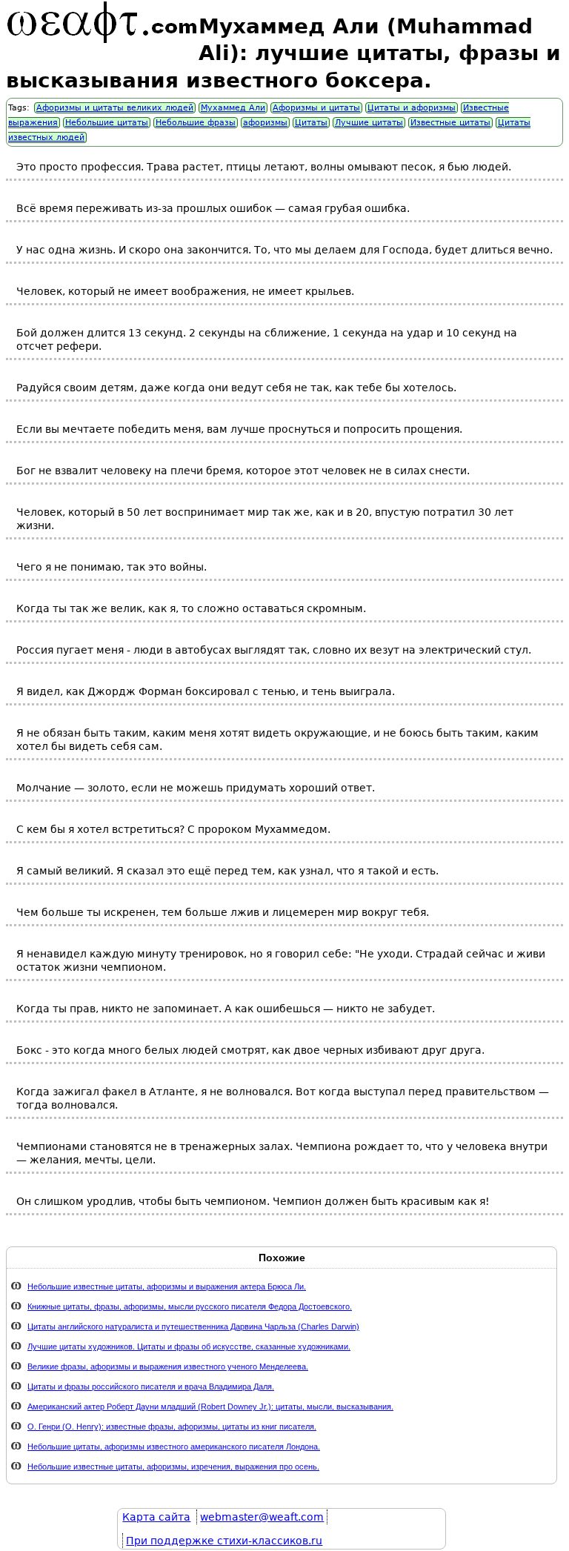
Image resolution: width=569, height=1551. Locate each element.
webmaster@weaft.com (262, 1517)
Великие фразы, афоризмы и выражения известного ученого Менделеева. (167, 1366)
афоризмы (265, 122)
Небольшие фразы (196, 122)
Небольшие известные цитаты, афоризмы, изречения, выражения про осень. (173, 1466)
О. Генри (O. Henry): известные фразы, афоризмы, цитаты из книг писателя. (171, 1426)
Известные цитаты (450, 122)
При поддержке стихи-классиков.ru (224, 1541)
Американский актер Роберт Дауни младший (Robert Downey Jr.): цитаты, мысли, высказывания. (210, 1406)
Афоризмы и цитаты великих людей (114, 108)
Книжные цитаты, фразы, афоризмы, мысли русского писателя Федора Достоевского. (189, 1306)
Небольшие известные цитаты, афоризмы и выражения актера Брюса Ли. (166, 1286)
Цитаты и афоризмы (411, 108)
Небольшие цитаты (106, 122)
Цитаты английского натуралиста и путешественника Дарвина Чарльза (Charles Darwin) (193, 1326)
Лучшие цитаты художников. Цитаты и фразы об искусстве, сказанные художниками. (188, 1346)
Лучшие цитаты (369, 122)
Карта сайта (156, 1517)
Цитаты (311, 122)
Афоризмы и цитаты (316, 108)
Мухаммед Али (233, 108)
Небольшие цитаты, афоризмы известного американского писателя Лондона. (173, 1446)
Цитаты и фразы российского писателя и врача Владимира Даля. (150, 1386)
